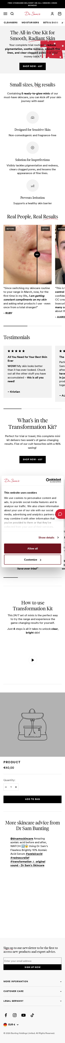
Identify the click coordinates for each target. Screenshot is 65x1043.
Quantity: (9, 780)
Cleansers (11, 22)
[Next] (62, 23)
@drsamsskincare (21, 838)
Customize (30, 559)
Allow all (32, 548)
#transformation (21, 861)
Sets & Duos (50, 22)
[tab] (11, 23)
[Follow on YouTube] (23, 1015)
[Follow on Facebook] (5, 1015)
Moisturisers (30, 22)
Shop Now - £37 (32, 66)
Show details (46, 537)
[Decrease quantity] (6, 787)
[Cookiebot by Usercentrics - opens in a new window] (46, 480)
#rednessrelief (19, 857)
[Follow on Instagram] (14, 1015)
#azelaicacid (34, 853)
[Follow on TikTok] (32, 1015)
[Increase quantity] (16, 787)
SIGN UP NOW (33, 967)
